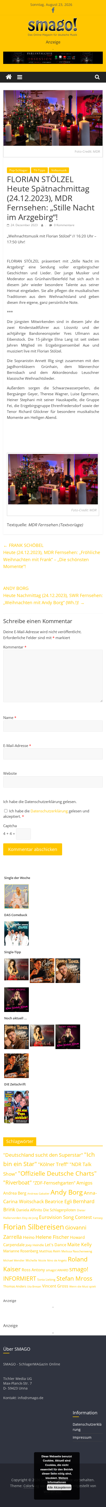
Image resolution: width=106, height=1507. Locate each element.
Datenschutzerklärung (50, 810)
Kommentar (14, 646)
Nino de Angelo (57, 1260)
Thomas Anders (14, 1286)
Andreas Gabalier (38, 1193)
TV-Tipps (39, 170)
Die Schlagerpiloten (59, 1209)
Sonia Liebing (46, 1279)
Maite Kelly (79, 1244)
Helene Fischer (52, 1237)
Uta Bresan (34, 1286)
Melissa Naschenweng (76, 1251)
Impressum (82, 1437)
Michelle (31, 1260)
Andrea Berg (14, 1193)
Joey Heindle (35, 1245)
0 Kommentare (63, 225)
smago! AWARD (57, 1270)
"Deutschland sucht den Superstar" (43, 1155)
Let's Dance (55, 1244)
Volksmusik (59, 170)
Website (10, 773)
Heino (29, 1237)
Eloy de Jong (30, 1218)
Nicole (42, 1260)
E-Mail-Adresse (17, 745)
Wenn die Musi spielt (82, 1286)
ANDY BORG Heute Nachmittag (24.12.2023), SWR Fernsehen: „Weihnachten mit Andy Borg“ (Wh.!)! (53, 595)
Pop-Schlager (18, 170)
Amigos (84, 1183)
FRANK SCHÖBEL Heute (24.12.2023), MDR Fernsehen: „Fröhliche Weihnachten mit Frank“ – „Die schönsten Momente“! (51, 555)
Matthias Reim (49, 1251)
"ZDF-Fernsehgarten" (54, 1183)
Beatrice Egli (58, 1201)
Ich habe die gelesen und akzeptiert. (46, 813)
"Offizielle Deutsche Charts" (57, 1173)
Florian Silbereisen (33, 1227)
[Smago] (8, 77)
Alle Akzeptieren (59, 1487)
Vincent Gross (55, 1286)
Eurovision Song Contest (65, 1217)
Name (9, 717)
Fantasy (98, 1218)
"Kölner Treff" (53, 1164)
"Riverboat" (17, 1182)
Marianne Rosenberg (20, 1250)
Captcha (10, 825)
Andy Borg (67, 1192)
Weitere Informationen (58, 1480)
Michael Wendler (14, 1260)
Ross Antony (33, 1270)
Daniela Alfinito (29, 1209)
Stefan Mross (74, 1278)
